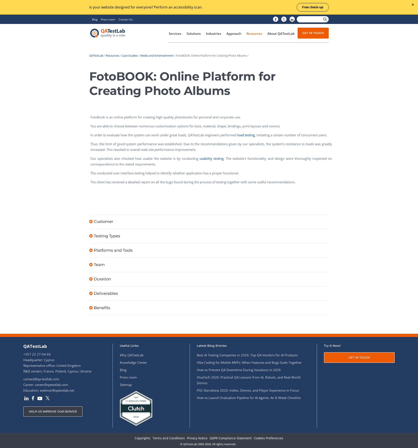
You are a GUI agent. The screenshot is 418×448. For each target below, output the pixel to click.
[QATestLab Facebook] (275, 19)
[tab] (209, 221)
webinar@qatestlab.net (57, 390)
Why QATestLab (131, 355)
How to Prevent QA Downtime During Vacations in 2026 (239, 370)
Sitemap (126, 384)
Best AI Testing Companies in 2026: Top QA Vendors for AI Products (247, 355)
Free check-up (312, 7)
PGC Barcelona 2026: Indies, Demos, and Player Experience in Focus (248, 390)
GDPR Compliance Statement (231, 438)
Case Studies (129, 55)
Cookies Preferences (268, 438)
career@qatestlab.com (51, 384)
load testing (246, 135)
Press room (108, 19)
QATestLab (96, 55)
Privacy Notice (197, 438)
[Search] (325, 19)
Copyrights (142, 438)
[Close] (412, 4)
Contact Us (126, 19)
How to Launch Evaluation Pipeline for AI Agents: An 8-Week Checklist (249, 398)
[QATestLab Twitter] (284, 19)
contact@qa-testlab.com (41, 379)
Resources (112, 55)
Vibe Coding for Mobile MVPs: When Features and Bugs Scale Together (249, 362)
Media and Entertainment (157, 55)
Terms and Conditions (169, 438)
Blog (95, 19)
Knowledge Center (133, 362)
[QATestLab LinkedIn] (292, 19)
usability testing (212, 158)
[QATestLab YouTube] (39, 399)
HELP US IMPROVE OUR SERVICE (53, 411)
